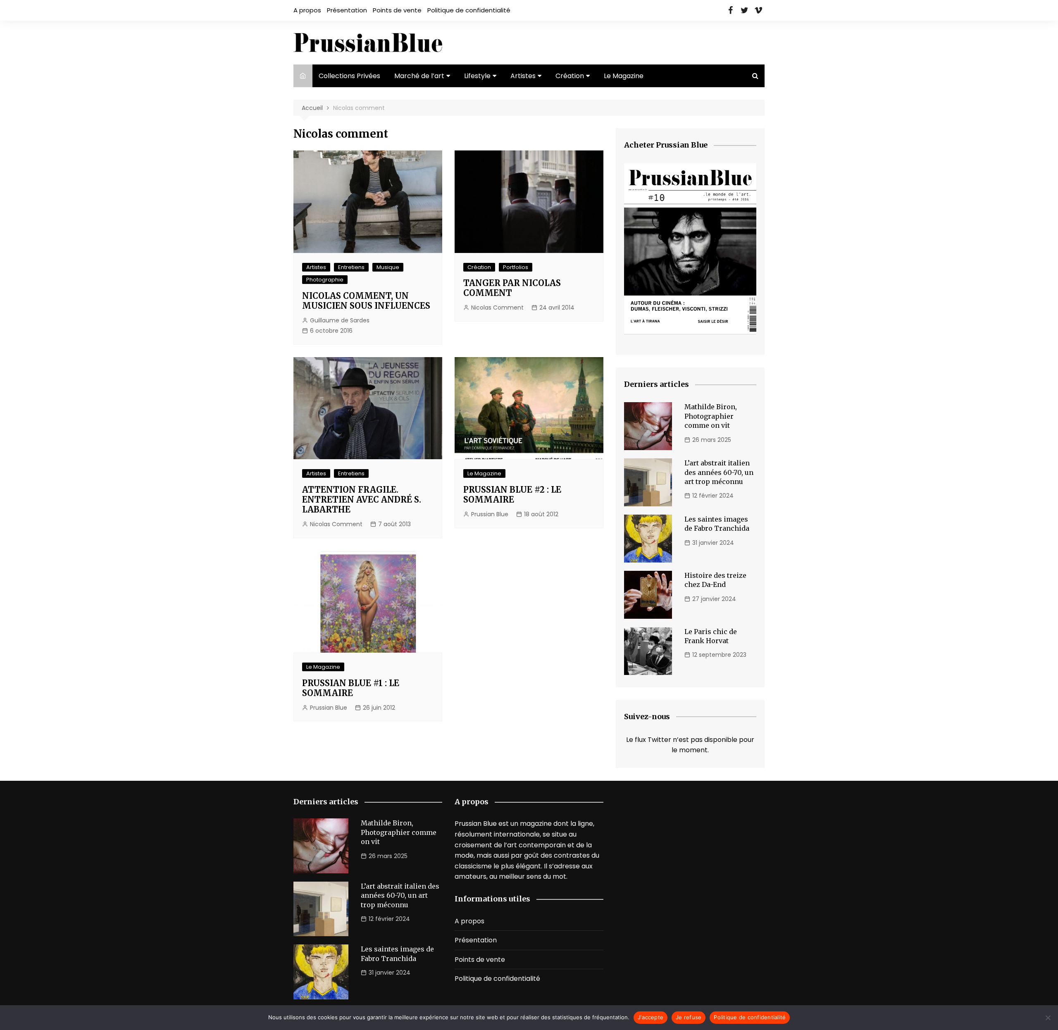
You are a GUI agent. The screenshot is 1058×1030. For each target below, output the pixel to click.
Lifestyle (477, 76)
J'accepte (650, 1017)
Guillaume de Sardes (339, 320)
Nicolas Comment (497, 307)
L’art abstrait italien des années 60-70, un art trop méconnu (718, 472)
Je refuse (688, 1017)
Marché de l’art (419, 76)
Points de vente (397, 10)
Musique (387, 267)
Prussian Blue (489, 514)
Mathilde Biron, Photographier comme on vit (710, 416)
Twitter (744, 10)
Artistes (523, 76)
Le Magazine (623, 76)
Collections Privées (349, 76)
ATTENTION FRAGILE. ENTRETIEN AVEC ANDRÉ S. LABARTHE (361, 499)
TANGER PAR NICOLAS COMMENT (512, 288)
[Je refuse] (1048, 1017)
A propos (307, 10)
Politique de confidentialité (468, 10)
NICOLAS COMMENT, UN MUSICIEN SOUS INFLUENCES (366, 301)
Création (569, 76)
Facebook (730, 10)
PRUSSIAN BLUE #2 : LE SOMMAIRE (512, 494)
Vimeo (758, 10)
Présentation (347, 10)
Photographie (324, 280)
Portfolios (515, 267)
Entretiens (351, 267)
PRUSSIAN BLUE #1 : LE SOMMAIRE (350, 688)
